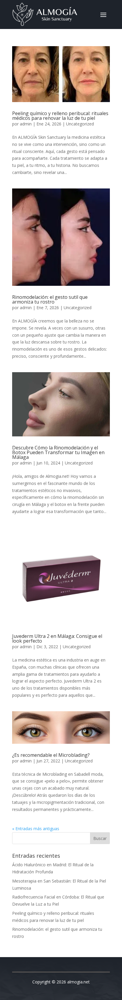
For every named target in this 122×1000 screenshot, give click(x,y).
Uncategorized (80, 124)
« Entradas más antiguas (35, 828)
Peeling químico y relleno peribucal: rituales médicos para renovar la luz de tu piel (60, 115)
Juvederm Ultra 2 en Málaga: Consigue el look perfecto (57, 638)
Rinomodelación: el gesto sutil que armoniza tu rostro (50, 299)
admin (26, 124)
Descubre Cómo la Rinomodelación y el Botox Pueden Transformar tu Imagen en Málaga (58, 452)
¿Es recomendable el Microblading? (51, 755)
